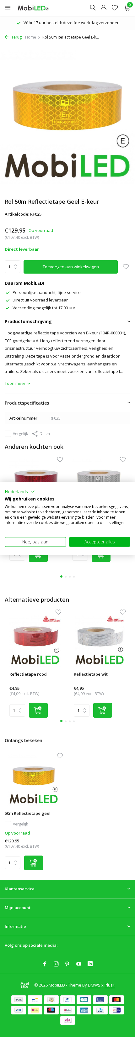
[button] (20, 491)
